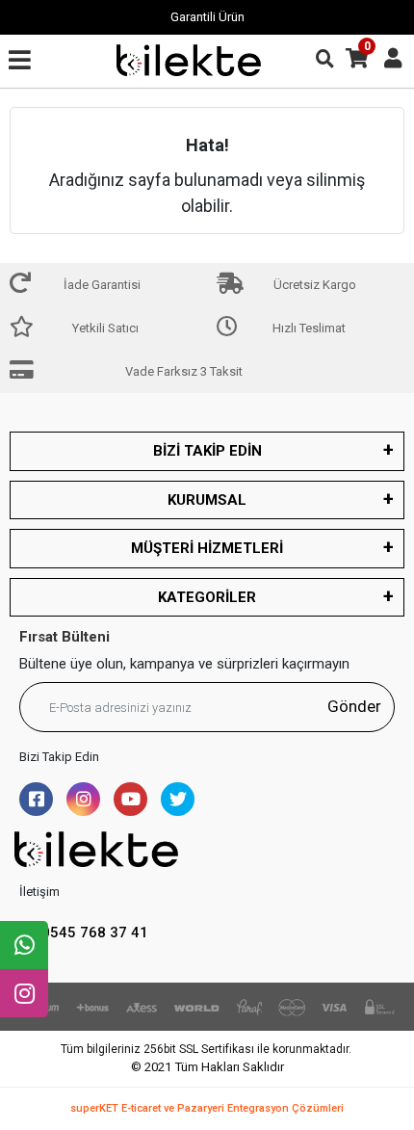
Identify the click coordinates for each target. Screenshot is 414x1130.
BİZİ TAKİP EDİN (207, 451)
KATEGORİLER (207, 597)
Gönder (354, 706)
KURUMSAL (207, 500)
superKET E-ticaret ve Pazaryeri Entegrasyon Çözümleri (207, 1108)
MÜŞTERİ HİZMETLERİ (207, 548)
